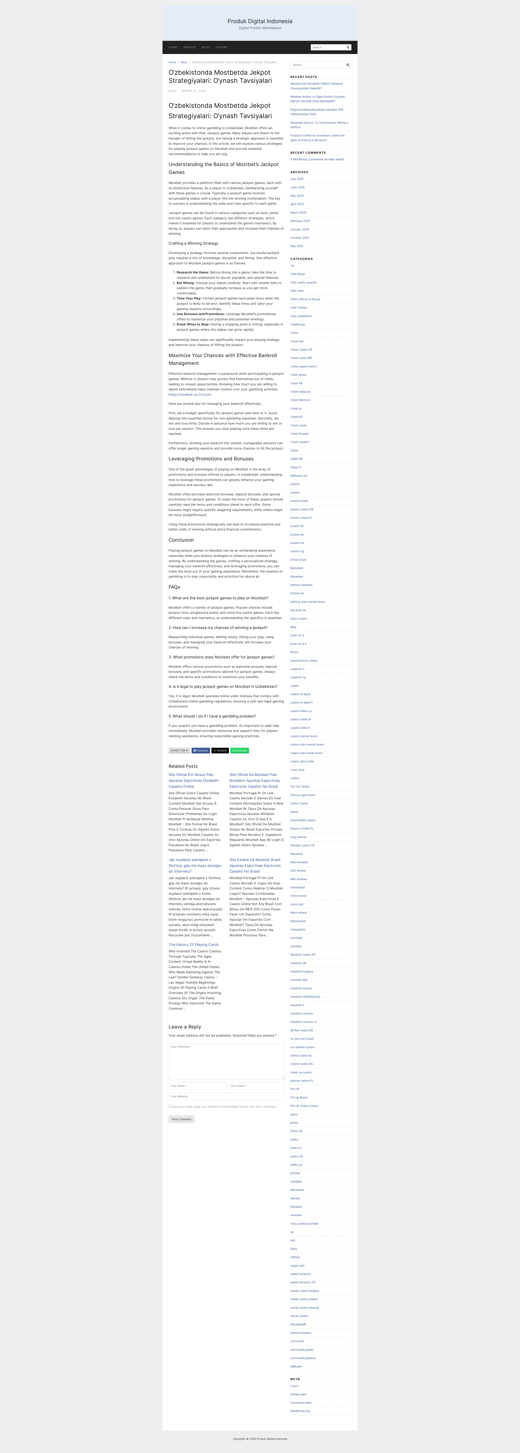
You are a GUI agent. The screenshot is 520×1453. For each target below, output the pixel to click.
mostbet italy (299, 979)
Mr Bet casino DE (301, 1030)
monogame (297, 929)
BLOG (206, 47)
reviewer (296, 1215)
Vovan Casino (299, 1316)
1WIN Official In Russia (305, 299)
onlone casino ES (301, 1063)
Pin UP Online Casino (304, 1105)
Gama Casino (299, 803)
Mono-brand (298, 912)
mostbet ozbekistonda (305, 996)
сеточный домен (302, 1349)
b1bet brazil (298, 559)
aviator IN (296, 526)
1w (292, 265)
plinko (294, 1139)
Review (295, 1198)
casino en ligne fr (301, 702)
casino (294, 685)
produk (295, 1173)
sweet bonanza (300, 1274)
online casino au (301, 1055)
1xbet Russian (299, 433)
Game (294, 811)
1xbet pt (296, 408)
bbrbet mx (297, 593)
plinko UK (296, 1156)
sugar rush (297, 1265)
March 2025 (298, 212)
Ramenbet (297, 1190)
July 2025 (297, 178)
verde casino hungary (304, 1290)
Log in (294, 1385)
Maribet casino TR (302, 845)
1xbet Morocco (300, 400)
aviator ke (297, 534)
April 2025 (297, 204)
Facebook (202, 750)
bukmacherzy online (303, 660)
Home (173, 47)
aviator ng (297, 551)
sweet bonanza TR (302, 1282)
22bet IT (296, 467)
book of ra (297, 635)
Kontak (222, 47)
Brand (294, 652)
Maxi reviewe (299, 862)
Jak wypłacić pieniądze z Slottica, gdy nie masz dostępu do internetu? (195, 866)
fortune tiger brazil (302, 795)
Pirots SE (296, 1131)
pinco (294, 1114)
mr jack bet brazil (302, 1038)
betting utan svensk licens (307, 601)
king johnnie (298, 837)
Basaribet (296, 576)
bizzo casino (298, 618)
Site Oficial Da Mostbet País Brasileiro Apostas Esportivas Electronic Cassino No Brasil (255, 780)
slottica (295, 1257)
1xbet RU (296, 416)
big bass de (298, 610)
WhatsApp (241, 750)
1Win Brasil (297, 274)
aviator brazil (299, 500)
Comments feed (301, 1402)
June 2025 (297, 187)
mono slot (296, 904)
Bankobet (296, 568)
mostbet (295, 946)
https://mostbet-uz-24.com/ (190, 394)
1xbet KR (296, 383)
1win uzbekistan (301, 316)
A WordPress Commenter (307, 159)
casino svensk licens (303, 736)
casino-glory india (302, 761)
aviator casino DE (301, 509)
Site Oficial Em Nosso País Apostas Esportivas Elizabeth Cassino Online (194, 780)
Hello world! (336, 159)
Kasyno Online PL (302, 828)
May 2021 (296, 246)
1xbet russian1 (299, 442)
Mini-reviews (298, 879)
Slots (293, 1248)
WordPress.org (300, 1411)
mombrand (297, 887)
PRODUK (190, 47)
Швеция (295, 1366)
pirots (294, 1122)
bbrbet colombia (301, 585)
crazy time (297, 769)
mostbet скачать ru (303, 1021)
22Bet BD (296, 458)
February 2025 (300, 221)
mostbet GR (298, 963)
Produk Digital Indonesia (260, 21)
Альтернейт (298, 1324)
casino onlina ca (301, 711)
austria (294, 484)
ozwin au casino (301, 1072)
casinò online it (300, 727)
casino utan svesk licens (306, 753)
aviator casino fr (301, 517)
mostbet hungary (301, 971)
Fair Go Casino (300, 786)
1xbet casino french (303, 366)
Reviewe (296, 1206)
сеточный (297, 1341)
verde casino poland (303, 1299)
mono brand (298, 895)
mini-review (298, 870)
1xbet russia (298, 425)
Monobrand (298, 921)
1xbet (294, 332)
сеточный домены (303, 1358)
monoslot (296, 937)
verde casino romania (304, 1307)
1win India (297, 290)
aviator (295, 492)
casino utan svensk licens (307, 744)
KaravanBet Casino (303, 820)
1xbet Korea (298, 374)
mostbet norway (301, 988)
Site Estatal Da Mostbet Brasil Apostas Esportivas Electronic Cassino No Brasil (255, 866)
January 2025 (299, 229)
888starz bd (298, 475)
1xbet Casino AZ (301, 349)
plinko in (295, 1147)
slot (292, 1240)
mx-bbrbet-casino (302, 1047)
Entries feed (298, 1394)
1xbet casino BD (301, 358)
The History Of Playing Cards (194, 944)
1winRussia (297, 324)
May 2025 (297, 195)
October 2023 (299, 237)
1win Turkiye (298, 307)
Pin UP (294, 1089)
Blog (184, 62)
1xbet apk (297, 341)
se (292, 1232)
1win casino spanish (303, 282)
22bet (294, 450)
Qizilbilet (296, 1181)
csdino (294, 778)
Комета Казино (300, 1332)
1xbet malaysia (300, 391)
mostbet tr (297, 1005)
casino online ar (300, 719)
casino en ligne (300, 694)
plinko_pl (296, 1164)
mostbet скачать (301, 1013)
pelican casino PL (302, 1080)
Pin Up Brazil (298, 1097)
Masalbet (296, 854)
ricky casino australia (304, 1223)
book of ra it (298, 643)
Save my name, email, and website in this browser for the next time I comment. (224, 1106)
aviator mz (297, 542)
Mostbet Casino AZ (303, 954)
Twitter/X (221, 750)
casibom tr (297, 669)
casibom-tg (298, 677)
